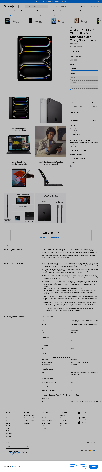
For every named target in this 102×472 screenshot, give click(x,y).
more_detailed (15, 466)
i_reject (83, 466)
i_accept (93, 466)
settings (72, 466)
